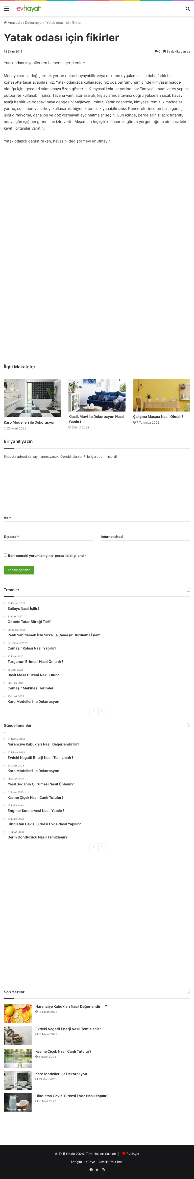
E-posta (11, 537)
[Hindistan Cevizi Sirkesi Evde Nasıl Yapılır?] (18, 1102)
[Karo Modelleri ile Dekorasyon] (32, 398)
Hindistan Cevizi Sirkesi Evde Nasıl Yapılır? (72, 1096)
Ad (7, 518)
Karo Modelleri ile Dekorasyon (30, 422)
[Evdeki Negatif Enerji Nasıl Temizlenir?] (18, 1035)
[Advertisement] (97, 186)
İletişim (76, 1162)
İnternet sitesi (112, 537)
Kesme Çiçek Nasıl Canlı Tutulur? (63, 1051)
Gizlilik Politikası (111, 1162)
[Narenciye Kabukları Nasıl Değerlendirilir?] (18, 1013)
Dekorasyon (34, 22)
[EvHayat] (28, 8)
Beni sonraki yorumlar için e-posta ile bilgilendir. (47, 556)
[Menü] (6, 10)
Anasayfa (14, 22)
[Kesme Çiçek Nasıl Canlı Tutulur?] (18, 1058)
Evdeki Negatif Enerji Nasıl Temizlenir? (68, 1029)
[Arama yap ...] (187, 10)
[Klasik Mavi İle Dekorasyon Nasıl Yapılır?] (97, 395)
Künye (90, 1162)
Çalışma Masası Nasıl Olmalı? (158, 416)
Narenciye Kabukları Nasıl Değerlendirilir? (71, 1006)
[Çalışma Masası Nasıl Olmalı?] (161, 395)
